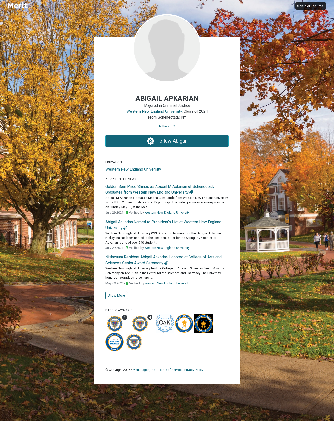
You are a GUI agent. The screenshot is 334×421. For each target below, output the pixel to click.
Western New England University (154, 111)
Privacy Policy (193, 370)
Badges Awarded (119, 310)
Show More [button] (116, 295)
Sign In (301, 6)
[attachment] (191, 192)
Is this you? (167, 126)
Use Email (317, 6)
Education (113, 162)
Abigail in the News (120, 179)
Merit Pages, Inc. (144, 370)
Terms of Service (170, 370)
